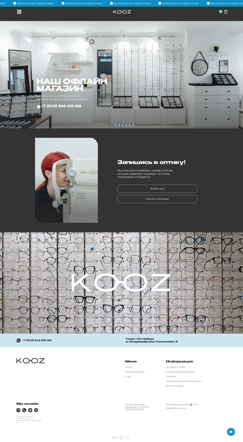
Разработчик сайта (176, 408)
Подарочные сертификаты (180, 372)
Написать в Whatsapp (157, 199)
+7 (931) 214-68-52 (37, 340)
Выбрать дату (157, 188)
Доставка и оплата (176, 367)
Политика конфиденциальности (183, 381)
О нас (128, 376)
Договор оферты (175, 386)
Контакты (171, 376)
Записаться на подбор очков (132, 3)
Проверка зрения (135, 372)
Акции (129, 367)
